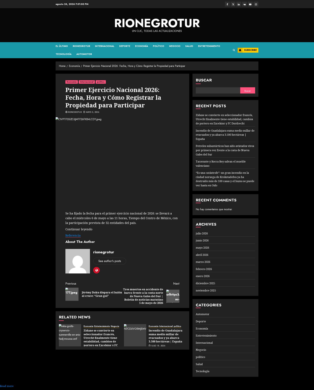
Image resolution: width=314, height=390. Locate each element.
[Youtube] (250, 4)
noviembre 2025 (206, 290)
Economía (141, 46)
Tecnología (63, 54)
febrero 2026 (204, 269)
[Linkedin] (238, 4)
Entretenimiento (209, 46)
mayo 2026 (202, 247)
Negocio (174, 46)
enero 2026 (203, 276)
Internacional (104, 46)
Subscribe (250, 50)
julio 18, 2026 (158, 346)
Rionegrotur (81, 46)
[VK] (244, 4)
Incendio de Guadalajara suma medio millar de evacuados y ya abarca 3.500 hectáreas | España (165, 336)
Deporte (124, 46)
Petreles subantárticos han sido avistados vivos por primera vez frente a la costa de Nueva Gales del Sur (225, 150)
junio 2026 (202, 240)
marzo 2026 (203, 262)
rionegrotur (157, 23)
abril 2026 (202, 255)
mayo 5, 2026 (92, 112)
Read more (7, 386)
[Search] (234, 50)
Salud (189, 46)
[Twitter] (233, 4)
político (158, 46)
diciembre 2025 (205, 283)
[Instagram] (255, 4)
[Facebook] (227, 4)
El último (62, 46)
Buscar (204, 80)
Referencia (73, 235)
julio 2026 (202, 233)
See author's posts (109, 261)
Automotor (84, 54)
